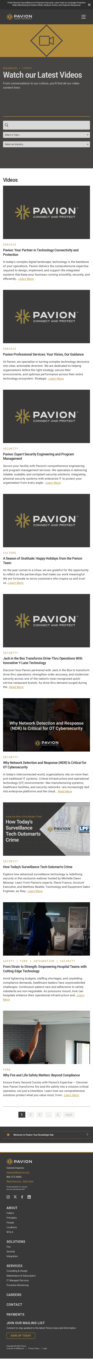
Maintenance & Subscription (21, 1275)
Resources (10, 68)
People (10, 1222)
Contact (14, 1305)
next (69, 1115)
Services (15, 1266)
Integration (12, 1256)
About (12, 1208)
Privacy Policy (33, 1348)
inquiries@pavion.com (18, 1172)
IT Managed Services (18, 1280)
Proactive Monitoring (18, 1285)
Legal (45, 1348)
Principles (12, 1217)
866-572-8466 (14, 1177)
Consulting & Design (17, 1271)
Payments (15, 1314)
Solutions (16, 1242)
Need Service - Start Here (20, 1181)
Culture (10, 1213)
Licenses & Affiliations (15, 1348)
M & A (10, 1232)
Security (11, 1251)
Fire (9, 1246)
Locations (12, 1227)
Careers (14, 1295)
